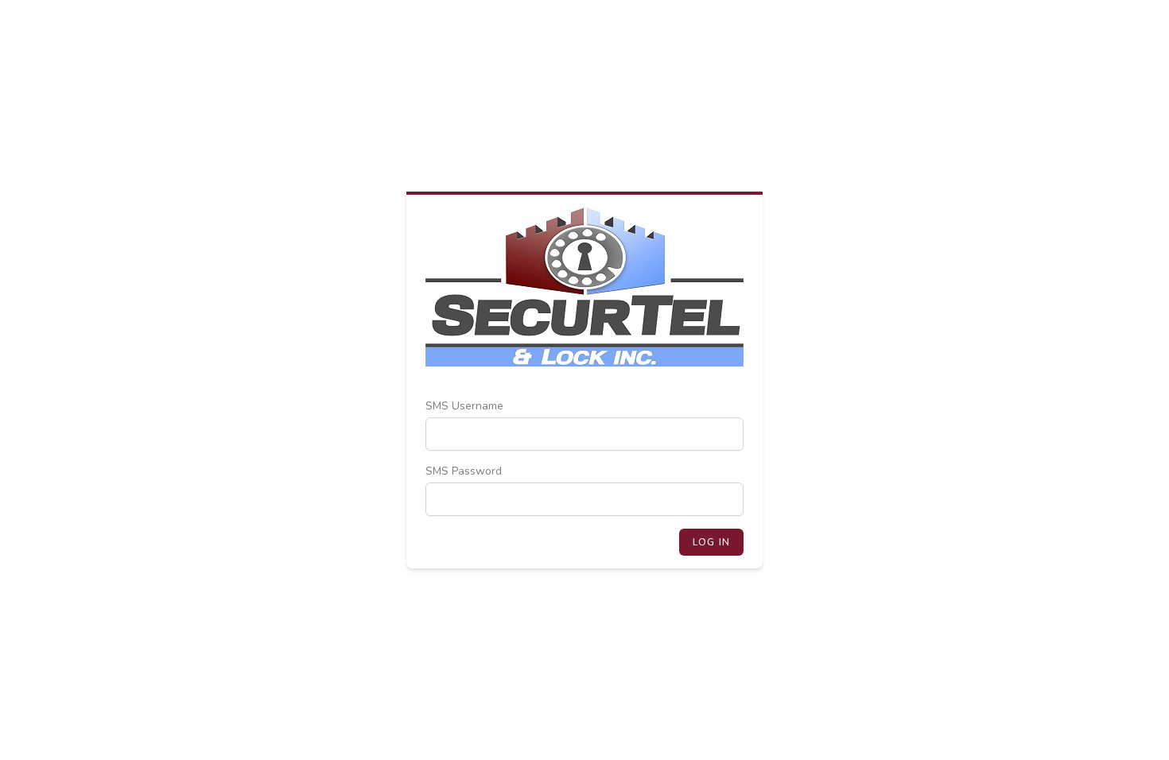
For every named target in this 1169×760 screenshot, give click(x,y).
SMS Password (463, 471)
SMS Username (464, 405)
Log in (711, 542)
